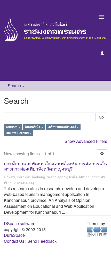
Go (101, 117)
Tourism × (13, 127)
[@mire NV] (97, 231)
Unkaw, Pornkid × (18, 133)
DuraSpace (14, 235)
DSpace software (19, 223)
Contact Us (14, 241)
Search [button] (15, 86)
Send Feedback (42, 241)
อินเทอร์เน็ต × (34, 127)
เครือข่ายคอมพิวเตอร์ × (63, 127)
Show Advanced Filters (86, 141)
